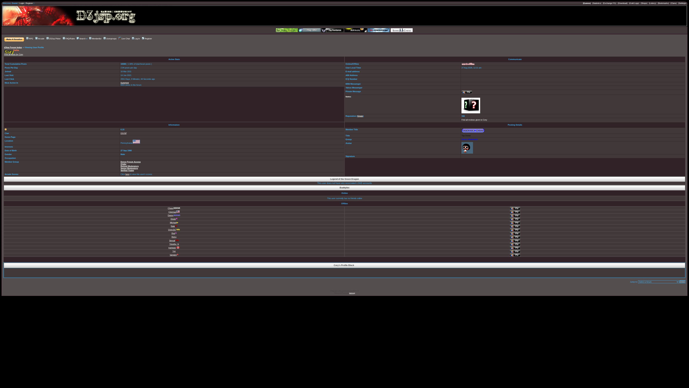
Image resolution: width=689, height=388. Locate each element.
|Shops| (644, 3)
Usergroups (111, 39)
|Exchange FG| (609, 3)
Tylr (174, 251)
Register (29, 3)
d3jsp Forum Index (13, 47)
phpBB (352, 291)
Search (82, 39)
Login (21, 3)
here (127, 174)
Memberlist (96, 39)
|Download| (622, 3)
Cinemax (172, 212)
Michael (173, 222)
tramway (172, 248)
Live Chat (125, 39)
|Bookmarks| (663, 3)
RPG (31, 39)
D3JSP (124, 133)
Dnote (173, 219)
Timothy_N (174, 244)
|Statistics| (596, 3)
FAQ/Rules (70, 39)
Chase (171, 208)
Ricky (174, 237)
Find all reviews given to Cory (474, 120)
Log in (137, 39)
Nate (173, 226)
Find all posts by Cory (13, 54)
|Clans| (674, 3)
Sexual (172, 240)
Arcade (41, 39)
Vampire (173, 255)
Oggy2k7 (172, 230)
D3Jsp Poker (55, 39)
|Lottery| (652, 3)
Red (173, 233)
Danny (171, 215)
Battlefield (125, 83)
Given (360, 116)
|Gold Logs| (634, 3)
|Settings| (682, 3)
